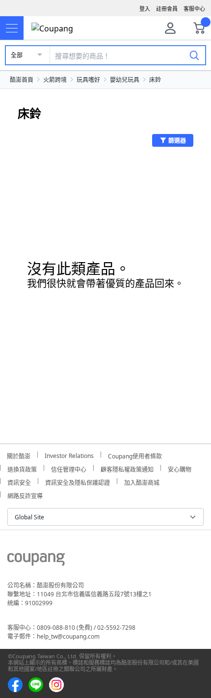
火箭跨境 (55, 79)
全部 (17, 55)
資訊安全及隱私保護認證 (77, 481)
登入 (144, 8)
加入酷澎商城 (141, 481)
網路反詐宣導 (25, 494)
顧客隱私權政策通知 (127, 468)
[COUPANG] (36, 561)
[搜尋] (194, 55)
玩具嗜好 (88, 79)
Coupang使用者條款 (135, 454)
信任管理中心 (68, 468)
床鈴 (155, 79)
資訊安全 (19, 481)
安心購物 (179, 468)
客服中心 (194, 8)
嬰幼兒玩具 (124, 79)
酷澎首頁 (21, 79)
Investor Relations (69, 454)
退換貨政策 (22, 468)
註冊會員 (167, 8)
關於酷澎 (18, 454)
